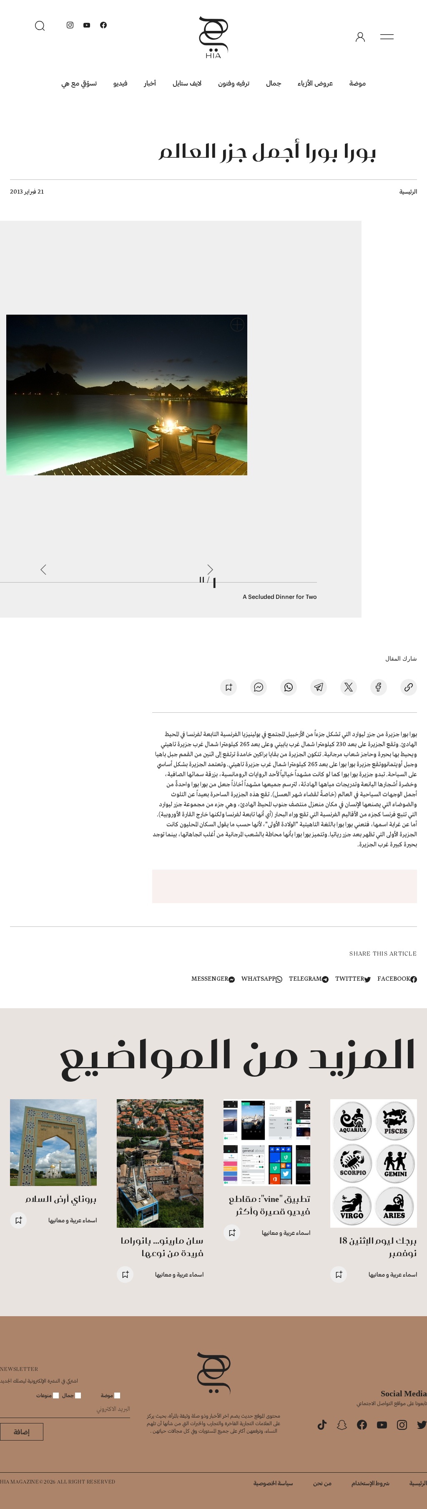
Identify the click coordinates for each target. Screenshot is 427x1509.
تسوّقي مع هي (79, 83)
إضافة (22, 1432)
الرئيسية (408, 191)
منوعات (44, 1395)
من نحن (322, 1482)
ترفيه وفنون (233, 83)
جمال (273, 83)
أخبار (150, 83)
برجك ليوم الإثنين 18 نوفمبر (378, 1247)
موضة (357, 83)
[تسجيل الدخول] (360, 37)
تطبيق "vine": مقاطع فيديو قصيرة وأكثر (269, 1205)
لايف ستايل (187, 83)
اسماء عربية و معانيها (393, 1274)
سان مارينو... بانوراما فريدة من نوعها (162, 1247)
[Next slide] (43, 569)
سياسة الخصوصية (273, 1482)
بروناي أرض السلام (61, 1198)
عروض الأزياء (315, 83)
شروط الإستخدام (370, 1482)
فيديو (120, 83)
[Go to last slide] (210, 569)
